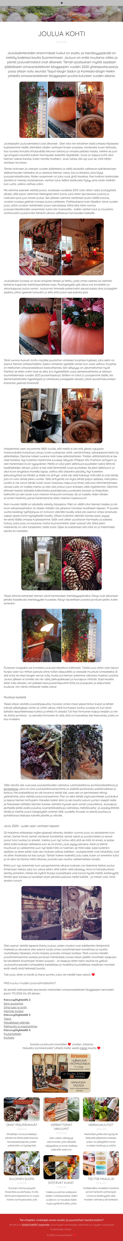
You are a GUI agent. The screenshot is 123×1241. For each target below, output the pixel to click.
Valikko (119, 10)
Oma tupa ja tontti (15, 1007)
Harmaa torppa (13, 1011)
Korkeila (9, 1037)
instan (83, 1048)
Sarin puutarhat (13, 1003)
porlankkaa (11, 789)
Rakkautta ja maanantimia (20, 1026)
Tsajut (7, 1018)
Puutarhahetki (12, 1034)
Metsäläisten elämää (16, 1022)
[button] (4, 10)
